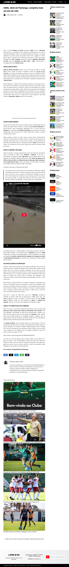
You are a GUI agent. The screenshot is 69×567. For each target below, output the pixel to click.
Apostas (61, 2)
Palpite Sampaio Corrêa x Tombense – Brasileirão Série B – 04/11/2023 (60, 157)
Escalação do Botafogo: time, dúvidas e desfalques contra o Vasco (60, 30)
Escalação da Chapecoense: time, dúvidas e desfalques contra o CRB (21, 472)
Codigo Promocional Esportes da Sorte (60, 195)
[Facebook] (5, 355)
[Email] (27, 355)
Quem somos (29, 554)
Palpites (54, 2)
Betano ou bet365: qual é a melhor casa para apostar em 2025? (19, 411)
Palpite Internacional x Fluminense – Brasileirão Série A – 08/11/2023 (60, 59)
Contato (35, 554)
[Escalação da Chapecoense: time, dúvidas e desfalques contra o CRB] (24, 457)
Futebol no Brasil (37, 2)
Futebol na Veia (8, 539)
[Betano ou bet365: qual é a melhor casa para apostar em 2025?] (24, 396)
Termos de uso (36, 556)
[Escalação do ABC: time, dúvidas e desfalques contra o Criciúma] (24, 517)
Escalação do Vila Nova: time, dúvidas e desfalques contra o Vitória (60, 119)
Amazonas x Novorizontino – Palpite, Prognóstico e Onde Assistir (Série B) (22, 412)
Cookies (30, 556)
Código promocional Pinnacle (58, 183)
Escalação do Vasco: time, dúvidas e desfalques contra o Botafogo (60, 23)
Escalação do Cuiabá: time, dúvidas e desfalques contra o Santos (60, 38)
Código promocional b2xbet (58, 177)
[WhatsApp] (22, 355)
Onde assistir (47, 2)
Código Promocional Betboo (58, 189)
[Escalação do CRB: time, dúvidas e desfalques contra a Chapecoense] (24, 487)
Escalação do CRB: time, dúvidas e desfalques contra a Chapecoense (21, 502)
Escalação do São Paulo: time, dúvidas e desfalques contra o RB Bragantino (22, 442)
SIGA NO (30, 559)
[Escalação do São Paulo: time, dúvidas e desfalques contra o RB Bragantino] (24, 428)
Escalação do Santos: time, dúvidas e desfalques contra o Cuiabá (60, 45)
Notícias (30, 2)
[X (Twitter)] (11, 355)
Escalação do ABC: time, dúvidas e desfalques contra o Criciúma (20, 531)
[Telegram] (16, 355)
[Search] (65, 2)
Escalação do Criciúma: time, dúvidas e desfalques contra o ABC (60, 111)
